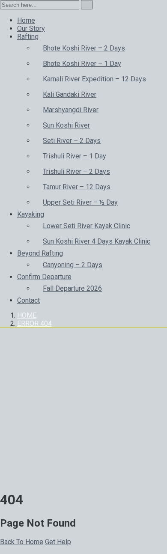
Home (26, 315)
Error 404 (34, 323)
